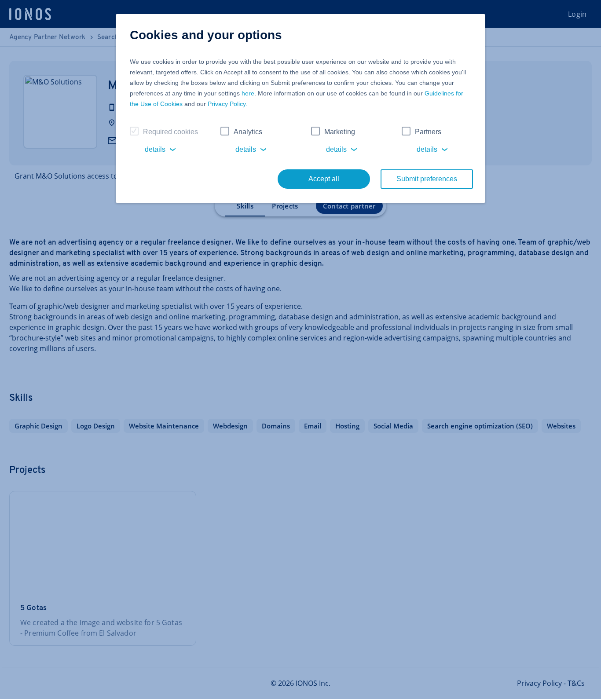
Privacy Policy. (227, 103)
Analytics (248, 131)
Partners (428, 131)
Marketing (339, 131)
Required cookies (170, 131)
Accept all (323, 179)
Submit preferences (426, 179)
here (248, 93)
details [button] (155, 149)
